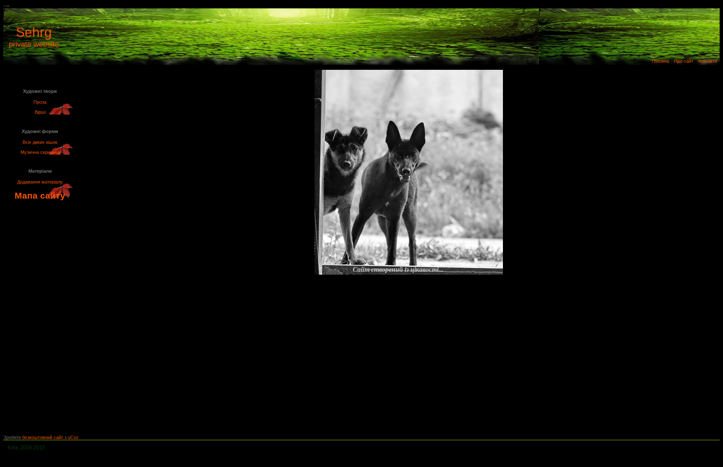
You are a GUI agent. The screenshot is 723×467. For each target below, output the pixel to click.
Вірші (40, 112)
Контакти (707, 61)
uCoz (73, 437)
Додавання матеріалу (40, 181)
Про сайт (683, 61)
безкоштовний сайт (42, 437)
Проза (39, 102)
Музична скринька (40, 152)
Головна (660, 61)
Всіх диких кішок (40, 142)
